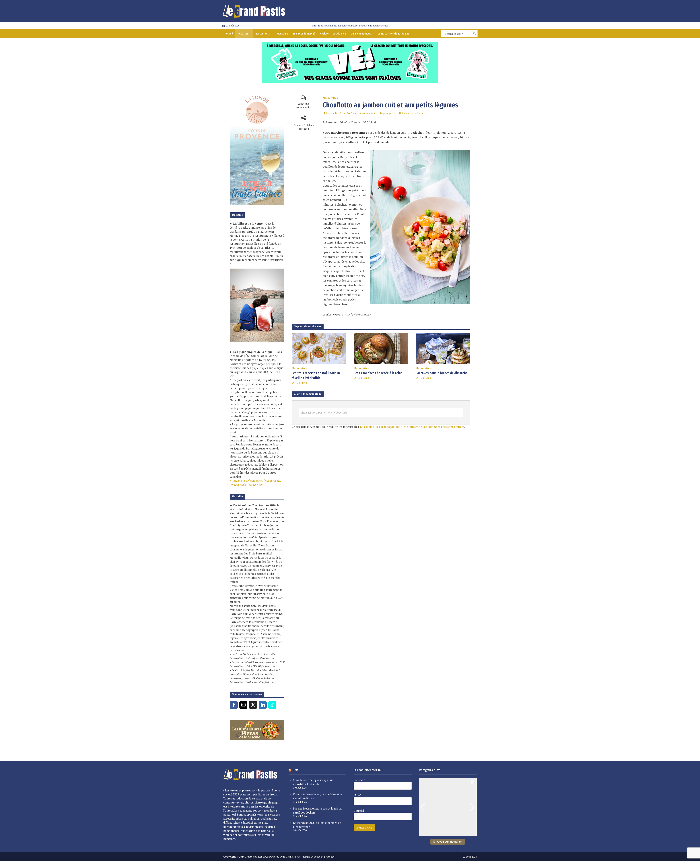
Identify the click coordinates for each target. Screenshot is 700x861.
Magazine (282, 33)
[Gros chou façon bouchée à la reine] (381, 348)
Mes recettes (330, 98)
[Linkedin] (263, 705)
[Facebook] (234, 705)
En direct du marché (304, 33)
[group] (448, 807)
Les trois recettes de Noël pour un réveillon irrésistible (316, 375)
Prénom (359, 780)
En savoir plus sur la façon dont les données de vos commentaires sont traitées (412, 427)
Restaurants (262, 33)
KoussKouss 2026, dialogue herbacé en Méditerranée (317, 825)
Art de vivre (339, 33)
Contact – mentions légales (393, 33)
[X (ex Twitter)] (253, 705)
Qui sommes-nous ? (362, 33)
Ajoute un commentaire (303, 105)
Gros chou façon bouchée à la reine (378, 373)
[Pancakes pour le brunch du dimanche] (443, 348)
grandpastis (389, 113)
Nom (357, 795)
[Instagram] (243, 705)
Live (295, 770)
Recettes (243, 33)
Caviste (324, 33)
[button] (447, 833)
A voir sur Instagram (449, 841)
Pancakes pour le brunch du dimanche (442, 373)
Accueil (229, 33)
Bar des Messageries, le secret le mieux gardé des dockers (317, 810)
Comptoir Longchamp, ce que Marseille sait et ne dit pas (317, 796)
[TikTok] (272, 705)
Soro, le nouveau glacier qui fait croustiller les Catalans (313, 782)
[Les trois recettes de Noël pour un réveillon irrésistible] (319, 348)
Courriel (360, 810)
